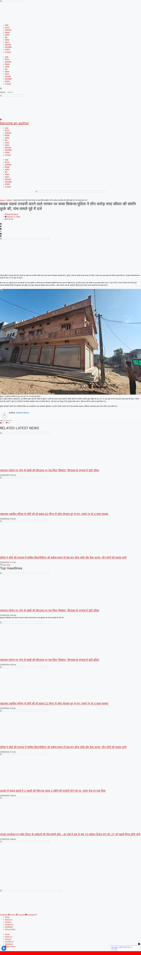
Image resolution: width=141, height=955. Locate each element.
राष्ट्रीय (7, 35)
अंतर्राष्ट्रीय (8, 30)
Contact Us (9, 924)
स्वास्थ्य (7, 40)
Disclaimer (9, 927)
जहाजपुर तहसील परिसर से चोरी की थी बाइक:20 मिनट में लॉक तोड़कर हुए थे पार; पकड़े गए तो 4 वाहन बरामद (54, 514)
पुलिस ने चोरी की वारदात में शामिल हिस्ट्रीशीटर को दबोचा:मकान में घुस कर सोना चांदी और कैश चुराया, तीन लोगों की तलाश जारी (63, 557)
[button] (70, 88)
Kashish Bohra (22, 413)
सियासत (7, 32)
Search (2, 92)
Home (2, 200)
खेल (6, 37)
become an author (14, 123)
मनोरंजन (7, 50)
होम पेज (7, 28)
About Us (8, 919)
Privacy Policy (10, 929)
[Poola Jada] (5, 565)
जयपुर (6, 25)
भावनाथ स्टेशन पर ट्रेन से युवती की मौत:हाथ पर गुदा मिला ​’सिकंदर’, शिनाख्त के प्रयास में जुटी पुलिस (49, 470)
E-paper (8, 52)
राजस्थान (9, 200)
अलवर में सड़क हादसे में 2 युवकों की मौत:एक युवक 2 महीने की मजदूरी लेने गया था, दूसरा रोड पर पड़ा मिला (53, 790)
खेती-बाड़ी (8, 45)
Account (8, 922)
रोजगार (7, 42)
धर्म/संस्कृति (8, 47)
